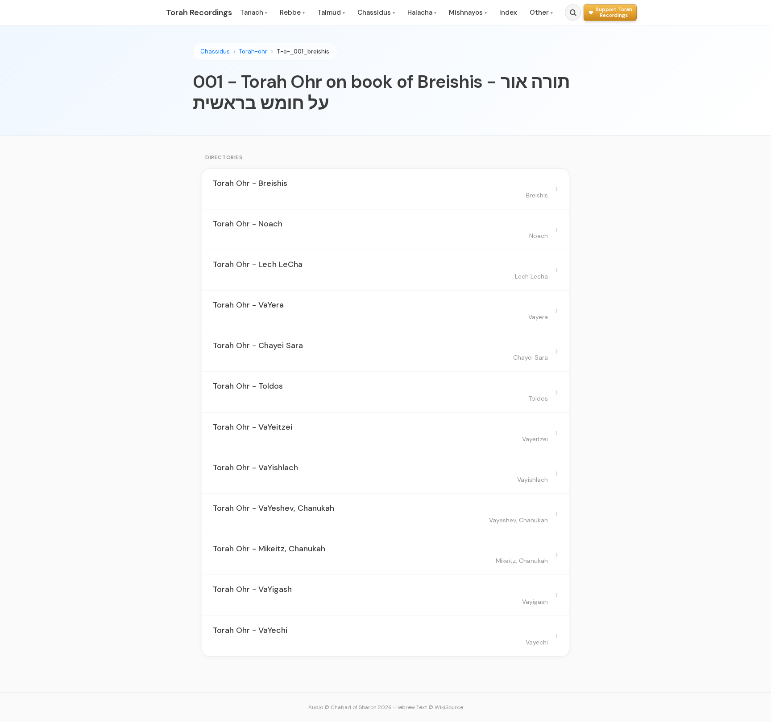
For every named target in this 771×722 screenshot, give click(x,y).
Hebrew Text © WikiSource (429, 707)
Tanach (253, 12)
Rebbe (292, 12)
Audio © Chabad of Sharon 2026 (350, 707)
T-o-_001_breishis (303, 51)
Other (541, 12)
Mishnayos (468, 12)
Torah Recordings (199, 12)
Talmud (331, 12)
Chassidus (376, 12)
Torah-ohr (253, 51)
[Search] (573, 12)
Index (508, 12)
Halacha (421, 12)
